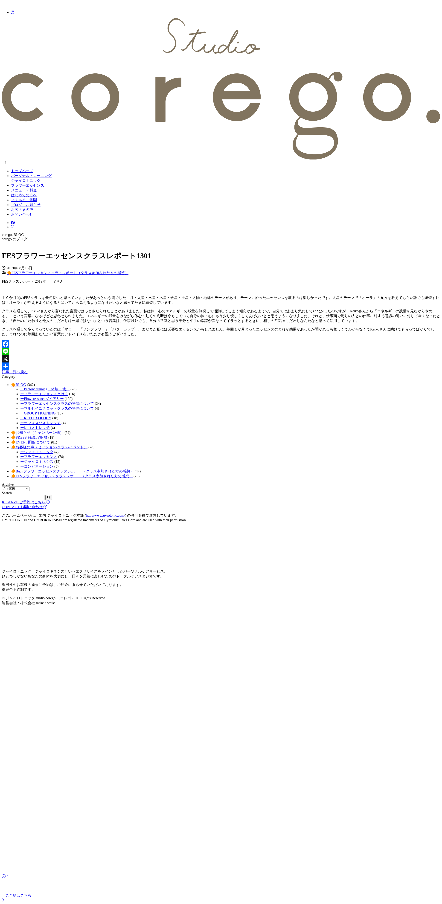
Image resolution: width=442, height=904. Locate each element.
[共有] (221, 366)
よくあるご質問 (24, 200)
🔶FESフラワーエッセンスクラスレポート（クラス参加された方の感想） (67, 273)
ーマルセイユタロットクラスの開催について (57, 408)
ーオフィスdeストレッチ (40, 423)
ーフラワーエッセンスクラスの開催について (57, 404)
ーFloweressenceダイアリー (42, 399)
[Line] (221, 351)
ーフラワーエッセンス (38, 457)
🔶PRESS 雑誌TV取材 (29, 437)
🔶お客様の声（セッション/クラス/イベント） (49, 447)
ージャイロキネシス (36, 462)
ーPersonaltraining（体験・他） (45, 389)
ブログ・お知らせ (26, 205)
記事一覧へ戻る (15, 372)
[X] (221, 358)
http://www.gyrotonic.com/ (105, 515)
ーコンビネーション (36, 466)
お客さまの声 (22, 210)
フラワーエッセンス (27, 185)
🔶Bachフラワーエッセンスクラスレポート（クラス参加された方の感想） (72, 471)
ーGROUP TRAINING (38, 413)
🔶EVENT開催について (30, 442)
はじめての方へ (24, 195)
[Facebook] (221, 344)
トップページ (22, 171)
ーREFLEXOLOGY (35, 418)
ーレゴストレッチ (35, 428)
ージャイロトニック (36, 452)
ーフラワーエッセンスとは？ (44, 394)
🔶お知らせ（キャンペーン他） (37, 433)
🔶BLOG (18, 385)
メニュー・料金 (24, 190)
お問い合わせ (22, 214)
